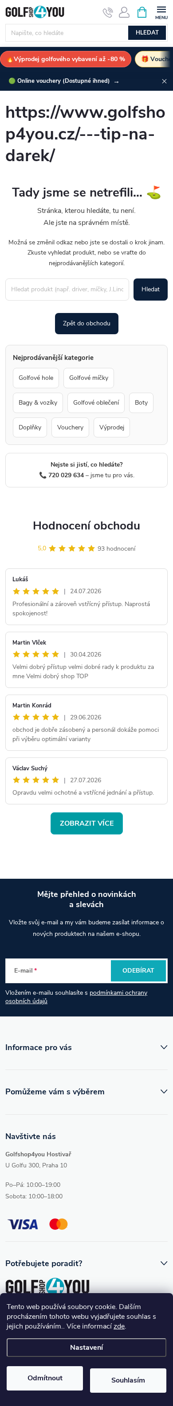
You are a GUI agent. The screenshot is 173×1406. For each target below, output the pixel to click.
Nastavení (86, 1347)
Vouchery (70, 427)
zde (119, 1326)
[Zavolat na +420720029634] (108, 12)
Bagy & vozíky (38, 402)
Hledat (147, 33)
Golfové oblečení (96, 402)
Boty (141, 402)
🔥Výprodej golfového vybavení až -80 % (65, 59)
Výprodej (111, 427)
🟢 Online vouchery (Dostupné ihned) (64, 81)
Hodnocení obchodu (86, 525)
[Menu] (161, 11)
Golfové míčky (88, 378)
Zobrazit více (87, 823)
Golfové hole (36, 378)
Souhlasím (128, 1380)
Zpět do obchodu (86, 323)
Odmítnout (45, 1378)
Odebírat (138, 970)
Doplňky (30, 427)
